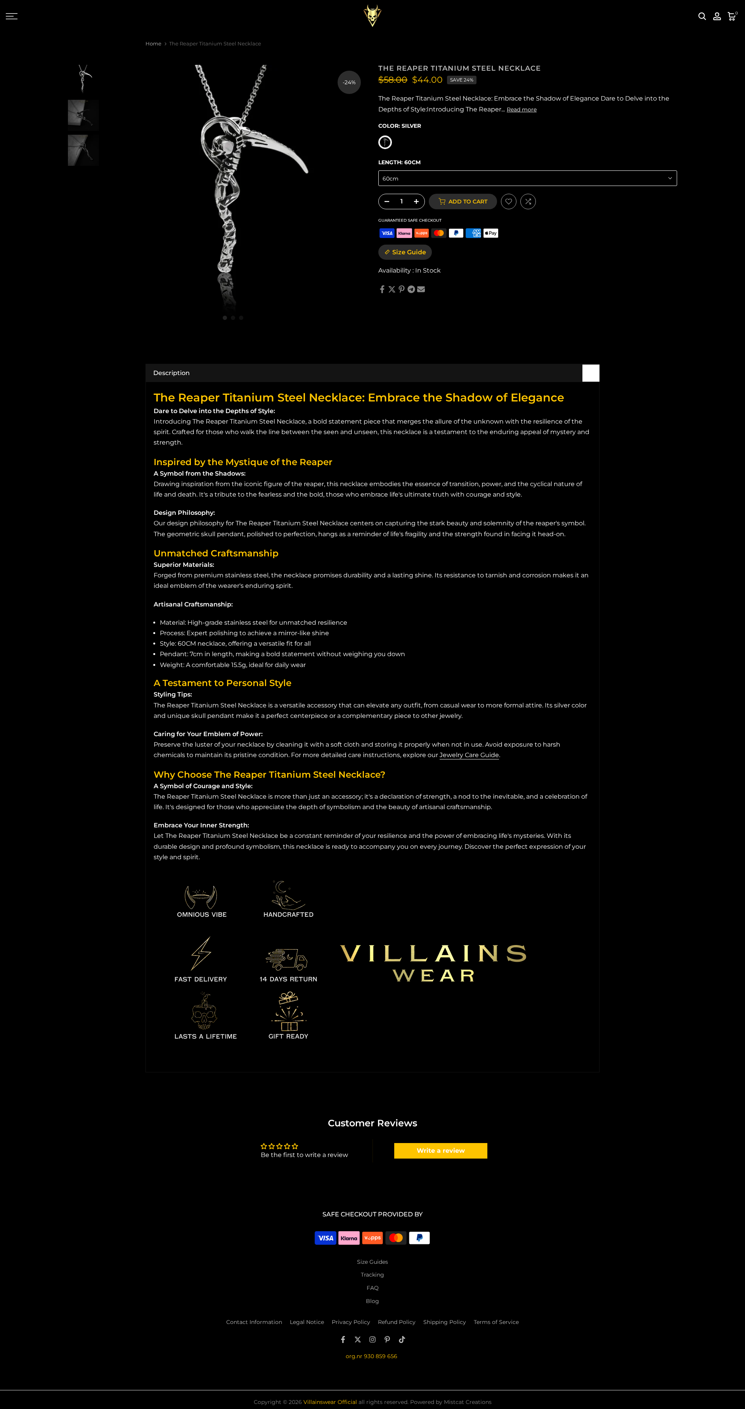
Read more (522, 109)
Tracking (372, 1274)
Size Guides (372, 1261)
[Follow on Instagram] (372, 1339)
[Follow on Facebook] (343, 1339)
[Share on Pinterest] (401, 289)
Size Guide (409, 252)
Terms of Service (496, 1322)
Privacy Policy (351, 1322)
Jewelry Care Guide (469, 755)
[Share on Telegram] (411, 289)
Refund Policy (397, 1322)
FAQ (373, 1287)
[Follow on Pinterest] (387, 1339)
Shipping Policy (444, 1322)
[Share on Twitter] (392, 289)
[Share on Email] (421, 289)
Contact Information (254, 1322)
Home (153, 43)
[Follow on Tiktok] (401, 1339)
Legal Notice (307, 1322)
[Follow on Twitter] (357, 1339)
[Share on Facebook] (382, 289)
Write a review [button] (441, 1150)
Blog (372, 1301)
